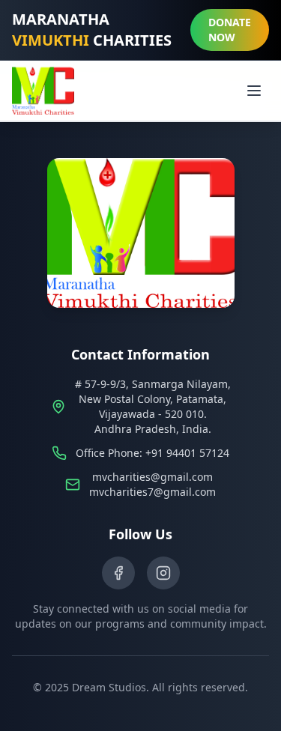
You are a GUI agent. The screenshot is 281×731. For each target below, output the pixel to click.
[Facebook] (118, 572)
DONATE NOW (229, 29)
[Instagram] (163, 572)
